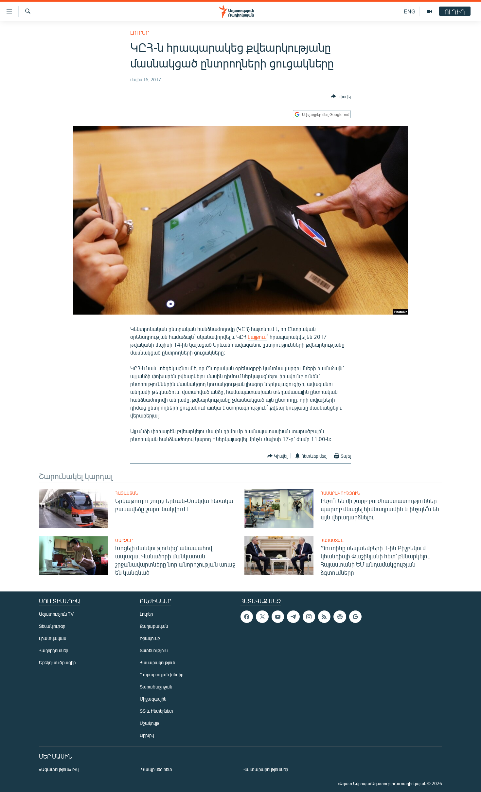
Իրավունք (150, 638)
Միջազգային (153, 699)
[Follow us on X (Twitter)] (262, 616)
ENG (409, 11)
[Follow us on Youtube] (278, 616)
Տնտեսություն (154, 650)
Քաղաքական (154, 626)
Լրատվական (52, 638)
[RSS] (324, 616)
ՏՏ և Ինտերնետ (156, 711)
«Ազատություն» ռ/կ (59, 769)
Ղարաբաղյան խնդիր (161, 674)
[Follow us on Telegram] (293, 616)
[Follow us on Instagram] (309, 616)
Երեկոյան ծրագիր (57, 662)
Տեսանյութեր (52, 626)
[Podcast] (339, 616)
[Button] (341, 96)
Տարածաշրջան (156, 686)
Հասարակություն (340, 493)
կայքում (257, 337)
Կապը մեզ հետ (156, 769)
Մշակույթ (149, 723)
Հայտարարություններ (265, 769)
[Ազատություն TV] (429, 11)
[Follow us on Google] (355, 616)
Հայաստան (126, 493)
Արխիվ (147, 735)
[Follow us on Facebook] (246, 616)
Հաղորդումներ (53, 650)
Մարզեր (124, 540)
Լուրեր (139, 32)
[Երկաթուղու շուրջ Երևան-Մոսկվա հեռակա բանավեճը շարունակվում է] (73, 508)
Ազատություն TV (56, 614)
